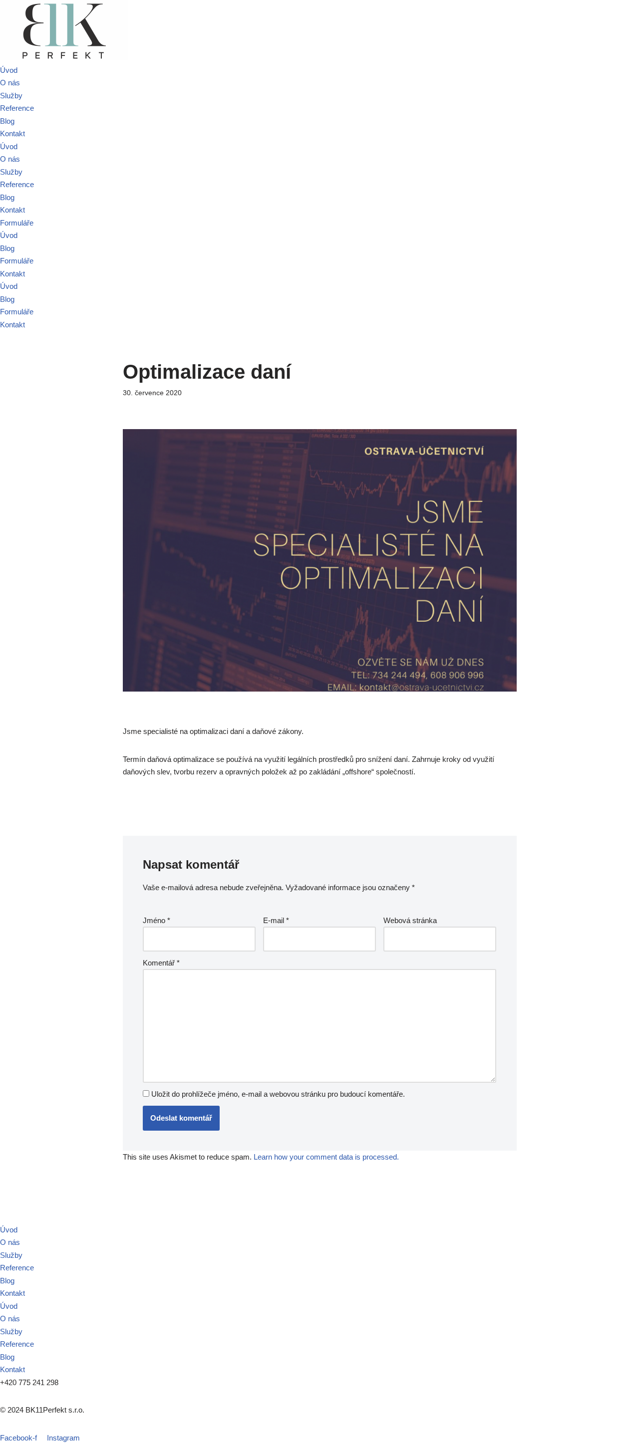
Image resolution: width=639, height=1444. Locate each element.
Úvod (8, 70)
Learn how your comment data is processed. (326, 1157)
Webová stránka (410, 920)
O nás (10, 82)
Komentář (161, 963)
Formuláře (16, 260)
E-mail (276, 920)
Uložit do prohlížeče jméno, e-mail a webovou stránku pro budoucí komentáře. (278, 1094)
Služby (11, 95)
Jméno (156, 920)
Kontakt (12, 133)
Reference (17, 108)
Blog (7, 121)
